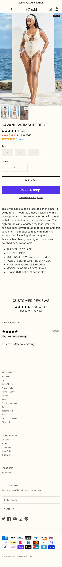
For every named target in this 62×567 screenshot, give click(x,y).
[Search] (12, 9)
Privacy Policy (8, 388)
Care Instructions (9, 403)
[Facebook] (9, 519)
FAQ (3, 380)
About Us (6, 376)
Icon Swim (12, 556)
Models (5, 395)
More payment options (31, 197)
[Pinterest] (26, 519)
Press (4, 414)
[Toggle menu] (5, 9)
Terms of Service (9, 392)
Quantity (6, 161)
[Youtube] (15, 519)
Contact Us (7, 447)
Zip (3, 407)
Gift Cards (6, 455)
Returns (5, 443)
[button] (10, 131)
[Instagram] (20, 519)
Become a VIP (8, 411)
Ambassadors (8, 472)
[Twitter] (3, 519)
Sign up (9, 509)
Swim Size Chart (9, 384)
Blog (4, 399)
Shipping (5, 440)
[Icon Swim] (31, 9)
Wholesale (6, 422)
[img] (10, 331)
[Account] (49, 9)
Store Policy (7, 451)
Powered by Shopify (24, 556)
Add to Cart (31, 180)
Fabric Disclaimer (9, 418)
